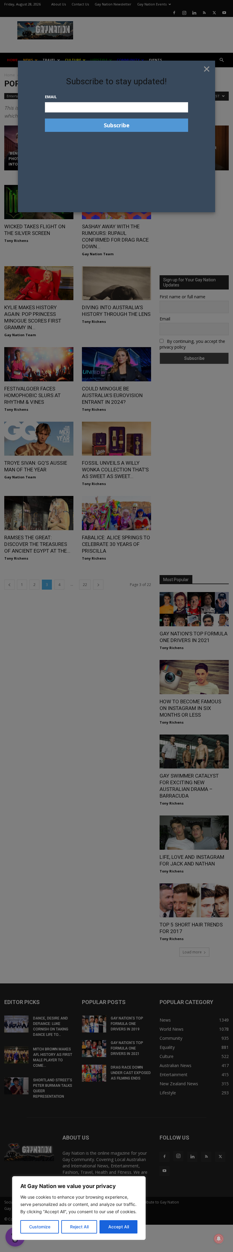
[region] (79, 1208)
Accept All (118, 1226)
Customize (39, 1226)
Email (51, 96)
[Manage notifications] (219, 1239)
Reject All (79, 1226)
